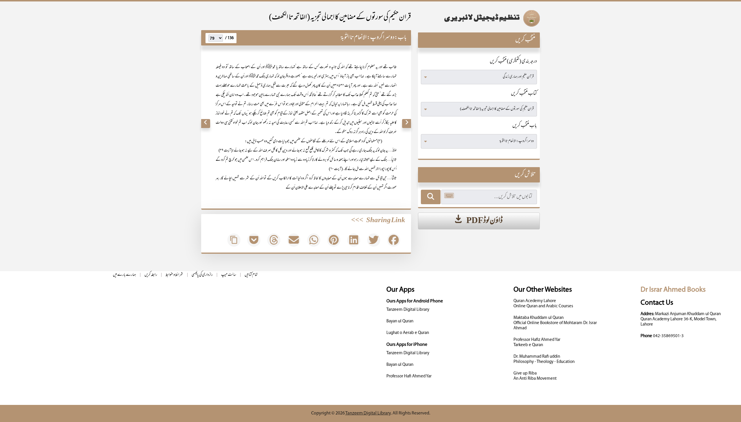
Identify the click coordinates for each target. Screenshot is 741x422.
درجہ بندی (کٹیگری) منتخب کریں (513, 62)
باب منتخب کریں (524, 126)
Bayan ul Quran (399, 321)
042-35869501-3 (668, 336)
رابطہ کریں (150, 275)
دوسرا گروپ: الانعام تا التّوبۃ (368, 38)
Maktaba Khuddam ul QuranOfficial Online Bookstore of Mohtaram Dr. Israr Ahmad (555, 323)
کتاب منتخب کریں (524, 94)
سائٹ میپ (228, 275)
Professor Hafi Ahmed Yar (409, 376)
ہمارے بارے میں (124, 275)
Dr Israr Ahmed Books (673, 289)
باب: (401, 38)
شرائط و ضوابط (174, 275)
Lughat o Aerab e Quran (407, 333)
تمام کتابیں (251, 275)
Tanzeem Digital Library (407, 310)
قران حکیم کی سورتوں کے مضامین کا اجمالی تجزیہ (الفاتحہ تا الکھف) (340, 17)
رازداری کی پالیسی (202, 275)
